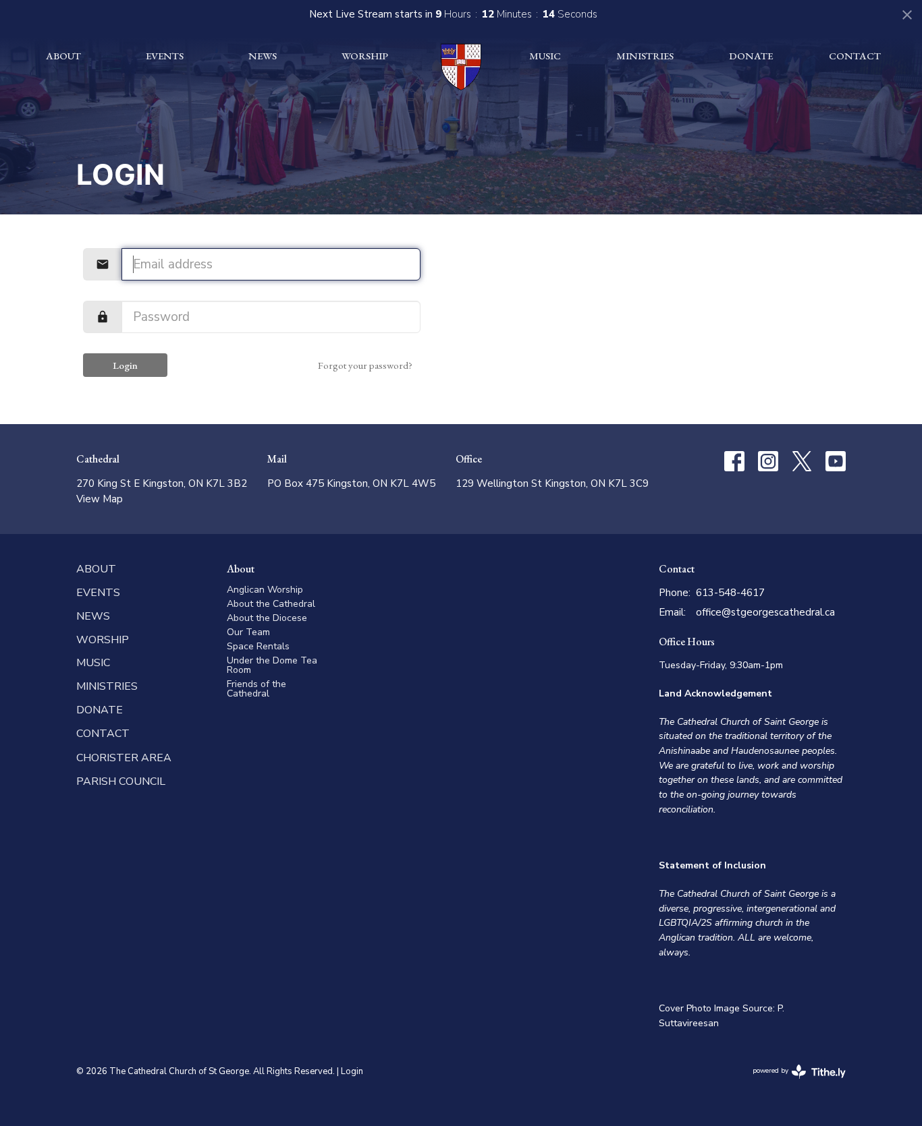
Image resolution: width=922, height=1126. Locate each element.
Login (125, 365)
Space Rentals (258, 646)
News (262, 55)
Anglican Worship (265, 589)
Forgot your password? (365, 365)
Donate (751, 55)
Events (165, 55)
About (63, 55)
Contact (855, 55)
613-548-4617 (730, 592)
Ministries (645, 55)
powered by (792, 1082)
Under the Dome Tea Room (272, 665)
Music (545, 55)
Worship (365, 55)
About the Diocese (267, 618)
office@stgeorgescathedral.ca (765, 612)
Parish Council (120, 781)
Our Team (248, 632)
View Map (99, 499)
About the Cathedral (271, 603)
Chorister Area (123, 757)
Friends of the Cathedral (256, 689)
